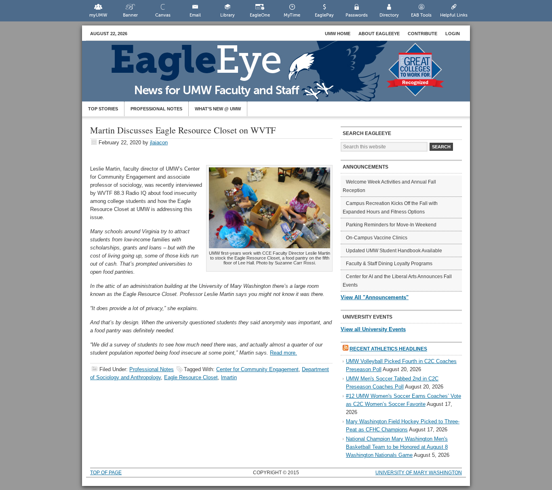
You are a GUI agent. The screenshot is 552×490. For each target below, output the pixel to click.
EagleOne (260, 15)
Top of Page (106, 472)
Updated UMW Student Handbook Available (394, 250)
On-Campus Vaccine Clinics (376, 238)
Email (195, 15)
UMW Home (337, 33)
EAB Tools (421, 15)
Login (452, 33)
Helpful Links (454, 15)
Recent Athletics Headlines (388, 349)
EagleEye (284, 75)
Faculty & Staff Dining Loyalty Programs (389, 263)
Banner (130, 15)
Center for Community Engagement (257, 369)
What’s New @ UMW (218, 108)
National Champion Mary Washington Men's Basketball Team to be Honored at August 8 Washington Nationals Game (397, 447)
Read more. (283, 353)
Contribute (422, 33)
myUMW (98, 15)
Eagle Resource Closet (191, 377)
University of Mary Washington (418, 472)
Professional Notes (156, 108)
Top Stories (103, 108)
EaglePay (324, 15)
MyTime (292, 15)
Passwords (357, 15)
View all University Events (373, 329)
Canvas (163, 15)
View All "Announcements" (375, 297)
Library (227, 15)
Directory (389, 15)
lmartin (229, 377)
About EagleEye (379, 33)
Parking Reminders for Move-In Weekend (391, 225)
